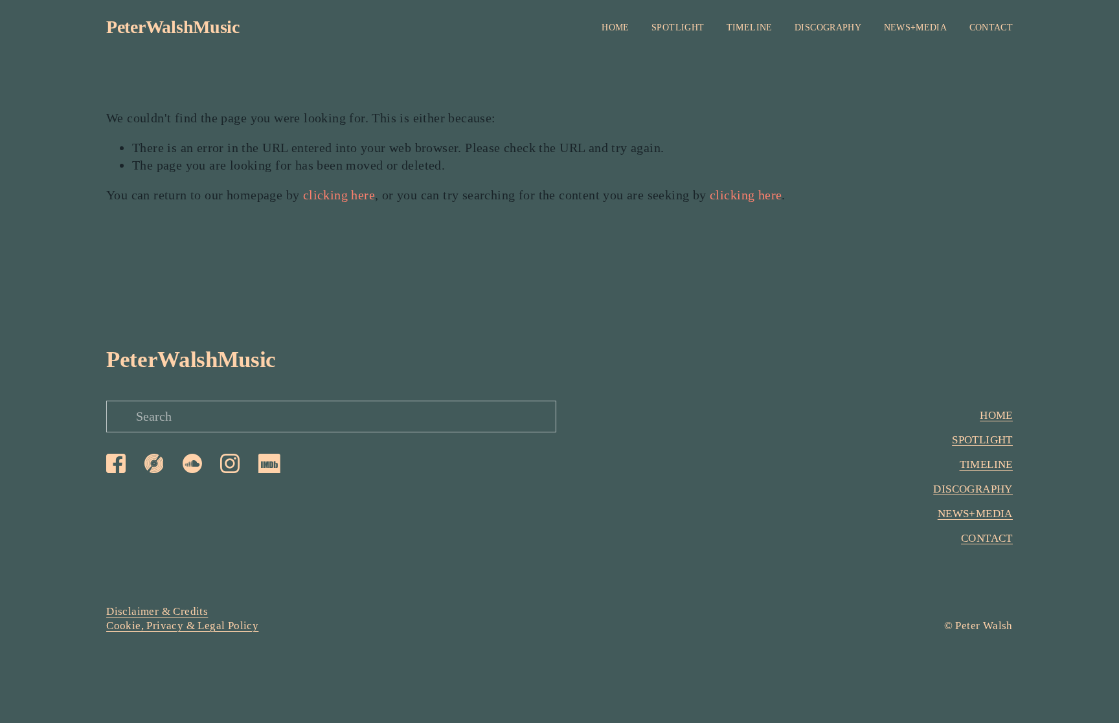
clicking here (339, 195)
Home (615, 27)
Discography (828, 27)
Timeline (750, 27)
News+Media (915, 27)
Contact (991, 27)
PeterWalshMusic (173, 27)
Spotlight (677, 27)
